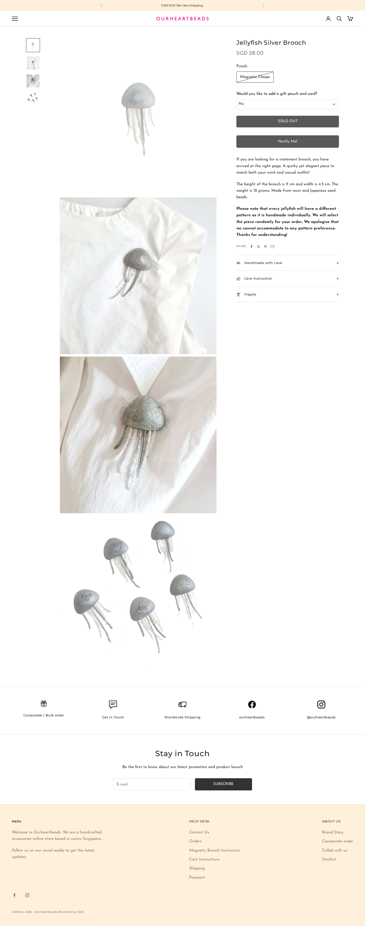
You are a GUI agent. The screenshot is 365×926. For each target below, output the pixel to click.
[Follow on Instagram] (27, 895)
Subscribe (223, 784)
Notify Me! (287, 142)
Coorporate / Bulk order (43, 715)
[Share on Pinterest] (265, 247)
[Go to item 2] (33, 63)
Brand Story (332, 832)
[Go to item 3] (33, 81)
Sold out (288, 121)
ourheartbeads (252, 717)
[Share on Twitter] (258, 247)
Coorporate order (337, 841)
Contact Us (199, 832)
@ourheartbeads (321, 717)
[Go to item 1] (33, 45)
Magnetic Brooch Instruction (214, 850)
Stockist (329, 859)
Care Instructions (204, 859)
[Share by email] (272, 247)
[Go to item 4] (33, 99)
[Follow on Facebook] (14, 895)
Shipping (197, 868)
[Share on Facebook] (252, 247)
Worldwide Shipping (182, 717)
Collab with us (334, 850)
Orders (195, 841)
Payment (197, 878)
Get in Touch (113, 717)
